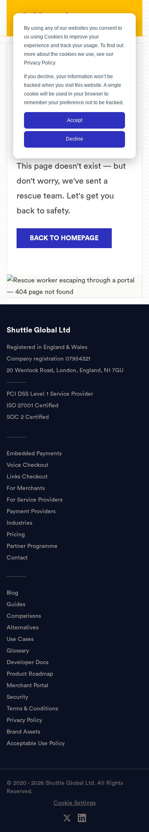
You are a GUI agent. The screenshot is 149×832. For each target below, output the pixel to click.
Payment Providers (31, 511)
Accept (74, 120)
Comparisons (24, 616)
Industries (19, 523)
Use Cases (20, 639)
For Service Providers (34, 500)
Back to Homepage (64, 238)
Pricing (16, 535)
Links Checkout (27, 477)
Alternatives (22, 628)
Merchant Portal (27, 686)
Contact (17, 558)
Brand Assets (23, 732)
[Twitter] (67, 818)
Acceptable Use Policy (36, 743)
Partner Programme (32, 546)
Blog (12, 593)
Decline (74, 139)
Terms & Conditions (32, 709)
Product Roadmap (30, 674)
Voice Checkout (27, 465)
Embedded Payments (34, 454)
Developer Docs (27, 662)
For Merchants (26, 488)
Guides (16, 604)
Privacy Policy (39, 63)
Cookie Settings (74, 803)
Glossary (18, 651)
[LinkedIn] (82, 818)
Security (17, 697)
